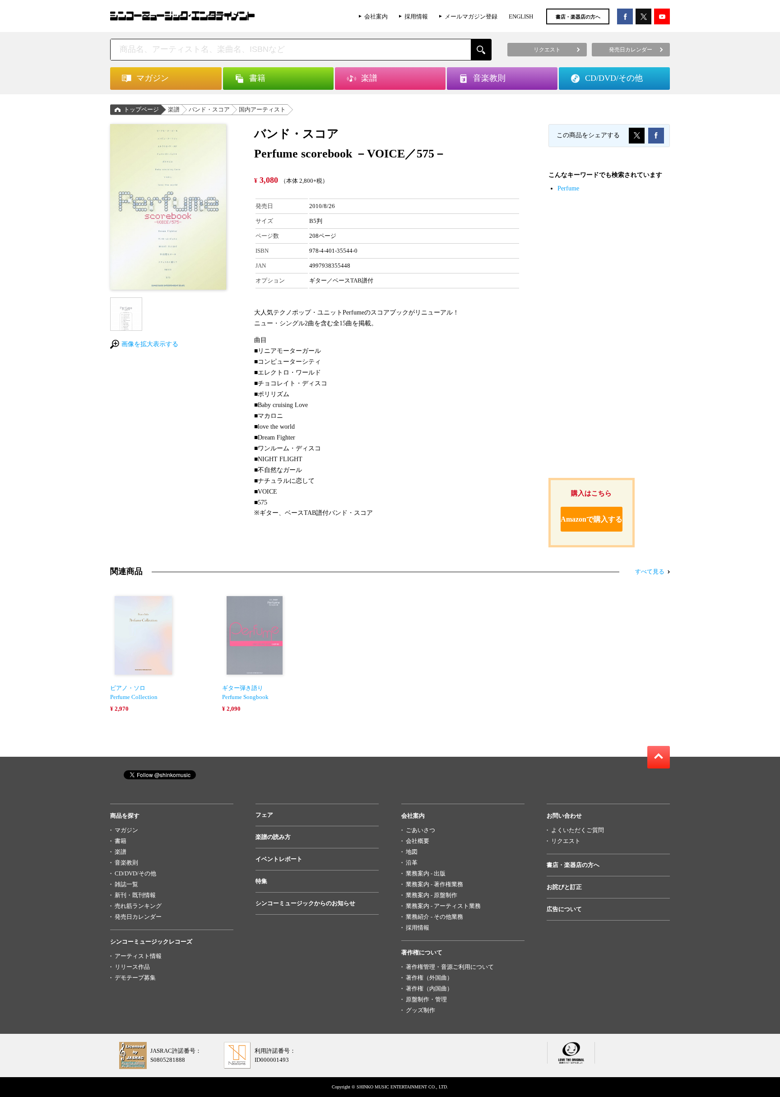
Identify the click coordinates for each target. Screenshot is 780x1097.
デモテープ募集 (135, 977)
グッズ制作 (420, 1010)
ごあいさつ (420, 830)
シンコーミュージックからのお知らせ (305, 903)
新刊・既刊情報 (135, 895)
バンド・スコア (209, 109)
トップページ (141, 109)
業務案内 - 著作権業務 (434, 884)
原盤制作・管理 (426, 999)
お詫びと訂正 (564, 887)
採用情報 (416, 16)
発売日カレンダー (138, 916)
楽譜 (174, 109)
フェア (264, 814)
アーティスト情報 (138, 956)
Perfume (568, 188)
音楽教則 (126, 862)
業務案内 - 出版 (426, 873)
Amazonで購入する (591, 519)
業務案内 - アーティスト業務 (443, 906)
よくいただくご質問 (577, 830)
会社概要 (417, 841)
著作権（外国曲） (429, 977)
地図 (412, 851)
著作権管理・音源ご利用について (450, 966)
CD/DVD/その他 (135, 873)
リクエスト (565, 841)
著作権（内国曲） (429, 988)
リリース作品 (132, 966)
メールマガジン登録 (471, 16)
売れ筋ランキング (138, 906)
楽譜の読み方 (273, 836)
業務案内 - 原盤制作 (431, 895)
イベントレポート (278, 859)
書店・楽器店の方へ (578, 16)
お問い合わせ (564, 815)
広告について (564, 909)
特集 (261, 881)
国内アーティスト (262, 109)
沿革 (412, 862)
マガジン (126, 830)
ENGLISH (521, 16)
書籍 (120, 841)
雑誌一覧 (126, 884)
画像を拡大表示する (149, 344)
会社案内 (376, 16)
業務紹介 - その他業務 (434, 916)
